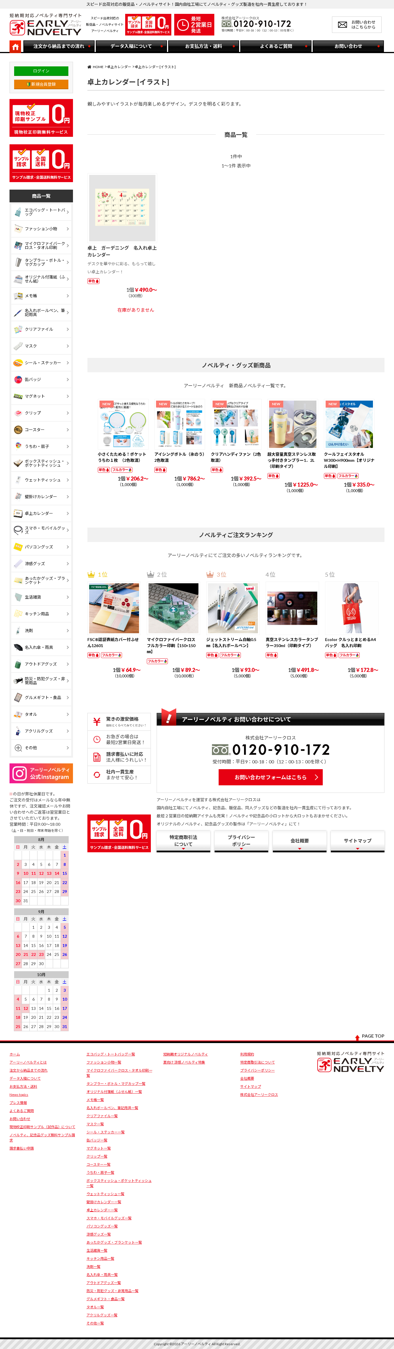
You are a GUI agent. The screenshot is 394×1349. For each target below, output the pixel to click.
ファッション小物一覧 (104, 1062)
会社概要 (247, 1078)
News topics (19, 1094)
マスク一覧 (95, 1124)
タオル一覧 (95, 1307)
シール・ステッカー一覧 (106, 1132)
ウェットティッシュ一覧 (105, 1194)
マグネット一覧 (99, 1148)
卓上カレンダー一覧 (102, 1210)
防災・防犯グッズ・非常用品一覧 (112, 1291)
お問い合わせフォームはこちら (270, 777)
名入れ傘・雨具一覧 (102, 1275)
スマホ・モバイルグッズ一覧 (109, 1218)
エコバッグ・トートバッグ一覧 (111, 1054)
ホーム (15, 1054)
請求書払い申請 (22, 1148)
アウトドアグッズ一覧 (104, 1283)
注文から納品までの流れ (29, 1070)
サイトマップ (250, 1086)
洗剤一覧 (93, 1266)
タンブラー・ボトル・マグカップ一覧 (116, 1083)
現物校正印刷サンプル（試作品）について (42, 1127)
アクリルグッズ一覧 (102, 1315)
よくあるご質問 (22, 1111)
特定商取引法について (257, 1062)
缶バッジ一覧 (97, 1140)
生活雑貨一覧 (97, 1250)
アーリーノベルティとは (28, 1062)
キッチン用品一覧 (100, 1258)
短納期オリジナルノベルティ (185, 1054)
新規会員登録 (43, 84)
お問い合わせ (20, 1119)
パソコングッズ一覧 (102, 1226)
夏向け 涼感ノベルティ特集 (184, 1062)
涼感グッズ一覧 (99, 1234)
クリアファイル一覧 (102, 1116)
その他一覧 (95, 1323)
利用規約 (247, 1054)
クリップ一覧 (97, 1156)
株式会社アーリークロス (259, 1094)
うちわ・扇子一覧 (100, 1172)
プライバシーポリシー (257, 1070)
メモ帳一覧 (95, 1100)
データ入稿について (25, 1078)
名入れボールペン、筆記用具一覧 (112, 1108)
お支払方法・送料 (23, 1086)
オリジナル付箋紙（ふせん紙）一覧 (114, 1092)
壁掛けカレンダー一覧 (104, 1202)
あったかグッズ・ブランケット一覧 (114, 1242)
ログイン (41, 70)
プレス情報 (18, 1102)
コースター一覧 (98, 1164)
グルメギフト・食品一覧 (106, 1299)
